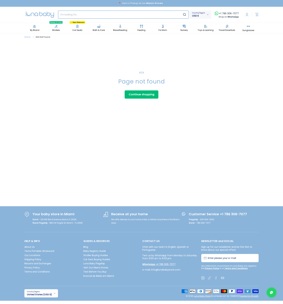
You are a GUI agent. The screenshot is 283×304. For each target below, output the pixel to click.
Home (27, 37)
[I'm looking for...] (184, 14)
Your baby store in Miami (53, 214)
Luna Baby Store (202, 296)
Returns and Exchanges (37, 263)
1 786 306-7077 (159, 264)
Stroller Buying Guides (95, 255)
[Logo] (40, 14)
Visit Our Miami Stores (95, 267)
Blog (85, 246)
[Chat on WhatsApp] (271, 292)
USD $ (195, 15)
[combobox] (123, 14)
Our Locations (32, 255)
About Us (29, 246)
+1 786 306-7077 (229, 13)
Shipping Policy (32, 259)
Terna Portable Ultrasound (39, 250)
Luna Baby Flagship (94, 263)
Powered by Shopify (249, 296)
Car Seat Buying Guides (96, 259)
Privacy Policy (32, 267)
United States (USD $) (39, 294)
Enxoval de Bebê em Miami (98, 275)
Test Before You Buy (94, 271)
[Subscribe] (254, 258)
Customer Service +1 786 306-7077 (218, 214)
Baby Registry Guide (94, 250)
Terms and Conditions (37, 271)
